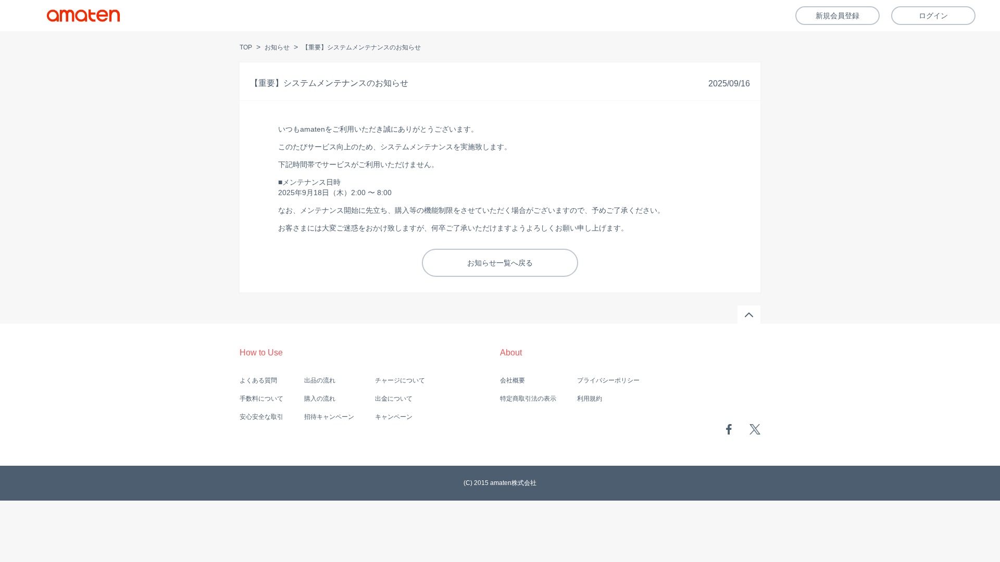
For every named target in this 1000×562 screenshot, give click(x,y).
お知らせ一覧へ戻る (500, 263)
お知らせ (277, 47)
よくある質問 (258, 380)
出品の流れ (319, 380)
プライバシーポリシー (608, 380)
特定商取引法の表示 (528, 398)
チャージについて (400, 380)
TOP (246, 47)
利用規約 (589, 398)
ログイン (933, 15)
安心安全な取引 (261, 416)
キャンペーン (394, 416)
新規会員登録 (837, 15)
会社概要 (512, 380)
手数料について (261, 398)
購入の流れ (319, 398)
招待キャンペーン (329, 416)
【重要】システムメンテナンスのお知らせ (361, 47)
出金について (394, 398)
